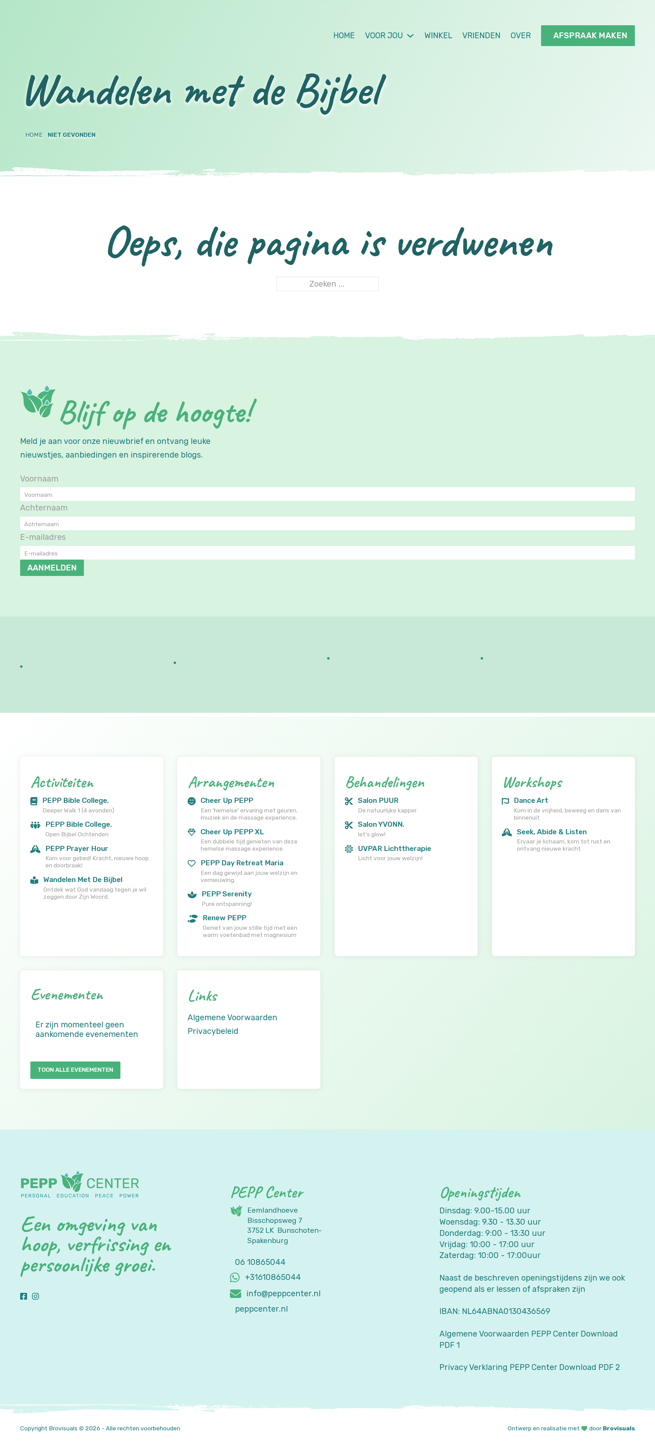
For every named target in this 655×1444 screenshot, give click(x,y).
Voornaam (39, 478)
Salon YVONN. (381, 824)
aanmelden (52, 568)
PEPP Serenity (227, 894)
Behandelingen (384, 782)
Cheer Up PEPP (227, 800)
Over (521, 35)
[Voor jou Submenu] (410, 36)
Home (344, 35)
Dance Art (531, 800)
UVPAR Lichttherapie (394, 848)
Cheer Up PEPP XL (232, 832)
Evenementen (66, 994)
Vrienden (481, 35)
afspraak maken (590, 35)
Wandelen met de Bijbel (82, 879)
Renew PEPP (224, 918)
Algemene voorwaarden (232, 1017)
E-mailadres (43, 537)
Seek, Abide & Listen (552, 832)
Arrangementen (231, 782)
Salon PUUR (378, 800)
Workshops (531, 782)
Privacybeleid (213, 1031)
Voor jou (384, 35)
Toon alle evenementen (75, 1069)
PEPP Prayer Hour (76, 848)
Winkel (438, 35)
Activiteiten (61, 782)
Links (202, 995)
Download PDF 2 (589, 1367)
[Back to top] (631, 1423)
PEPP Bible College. (75, 800)
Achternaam (44, 507)
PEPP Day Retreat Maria (242, 863)
